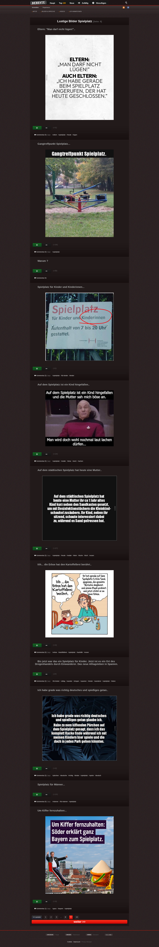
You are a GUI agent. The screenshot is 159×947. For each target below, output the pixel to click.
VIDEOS (62, 11)
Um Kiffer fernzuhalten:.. (52, 810)
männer (55, 801)
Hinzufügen (101, 3)
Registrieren (46, 7)
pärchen (56, 775)
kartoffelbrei (63, 652)
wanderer (98, 681)
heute (69, 135)
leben (114, 681)
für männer (64, 801)
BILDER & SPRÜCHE (48, 11)
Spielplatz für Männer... (51, 784)
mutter (64, 461)
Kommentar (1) (41, 909)
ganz (55, 909)
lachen (81, 461)
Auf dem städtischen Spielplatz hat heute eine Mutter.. (70, 470)
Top (62, 3)
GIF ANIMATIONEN (75, 11)
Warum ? (43, 261)
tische (81, 555)
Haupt (52, 3)
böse (69, 461)
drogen (76, 681)
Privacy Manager (86, 942)
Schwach (46, 128)
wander (69, 681)
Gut (37, 128)
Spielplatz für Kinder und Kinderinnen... (61, 287)
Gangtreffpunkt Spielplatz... (54, 143)
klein (75, 555)
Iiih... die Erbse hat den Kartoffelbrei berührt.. (65, 564)
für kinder (65, 375)
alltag (63, 681)
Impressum (76, 942)
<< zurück (37, 917)
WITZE (34, 11)
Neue (72, 3)
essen (92, 555)
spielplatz (62, 135)
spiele (92, 775)
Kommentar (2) (41, 375)
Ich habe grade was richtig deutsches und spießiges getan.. (73, 690)
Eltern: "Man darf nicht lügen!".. (56, 29)
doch (75, 461)
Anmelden (35, 7)
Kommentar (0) (41, 135)
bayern (61, 909)
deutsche (64, 775)
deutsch (98, 775)
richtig (71, 775)
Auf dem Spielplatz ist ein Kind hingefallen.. (64, 384)
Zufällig (85, 3)
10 (77, 917)
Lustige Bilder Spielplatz (74, 21)
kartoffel (80, 652)
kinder (72, 375)
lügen (75, 135)
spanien (84, 681)
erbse (55, 652)
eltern (55, 135)
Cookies (69, 942)
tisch (86, 555)
